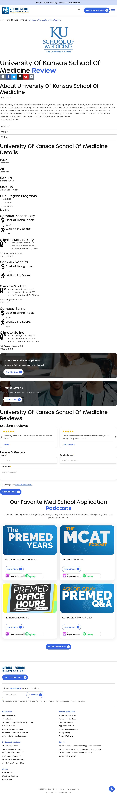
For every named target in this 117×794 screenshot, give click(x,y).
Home (2, 20)
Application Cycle (66, 726)
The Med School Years (11, 749)
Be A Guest (7, 779)
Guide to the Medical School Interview (75, 753)
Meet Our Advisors (10, 776)
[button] (1, 437)
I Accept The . (18, 485)
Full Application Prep (67, 719)
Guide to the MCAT (67, 756)
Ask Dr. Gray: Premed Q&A (13, 763)
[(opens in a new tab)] (30, 598)
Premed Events (8, 715)
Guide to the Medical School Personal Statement (80, 749)
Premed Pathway (66, 736)
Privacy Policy (51, 792)
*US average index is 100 (11, 253)
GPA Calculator (8, 726)
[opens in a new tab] (3, 77)
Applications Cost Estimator (14, 736)
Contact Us (7, 773)
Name (3, 455)
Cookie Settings (65, 792)
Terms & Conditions (23, 485)
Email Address (67, 455)
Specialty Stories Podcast (13, 759)
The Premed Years (10, 746)
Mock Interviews (66, 722)
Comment (5, 467)
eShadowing (7, 719)
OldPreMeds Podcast (11, 756)
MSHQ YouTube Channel (12, 753)
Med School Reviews (17, 20)
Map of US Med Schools (12, 729)
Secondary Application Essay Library (17, 722)
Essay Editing (64, 733)
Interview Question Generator (15, 733)
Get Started (74, 3)
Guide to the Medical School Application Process (80, 746)
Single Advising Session (69, 729)
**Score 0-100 (6, 256)
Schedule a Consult (67, 715)
